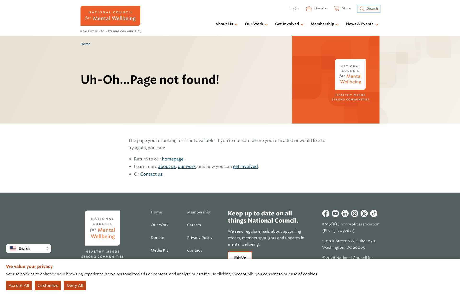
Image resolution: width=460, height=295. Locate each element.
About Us (224, 24)
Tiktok (373, 213)
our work (187, 166)
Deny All (75, 285)
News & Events (360, 24)
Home (85, 44)
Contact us (151, 174)
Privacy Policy (200, 237)
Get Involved (287, 24)
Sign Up (240, 257)
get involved (245, 166)
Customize (47, 285)
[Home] (110, 19)
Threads (364, 213)
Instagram (354, 213)
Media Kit (159, 250)
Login (294, 8)
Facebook (325, 213)
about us (167, 166)
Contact (194, 250)
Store (346, 8)
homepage (173, 159)
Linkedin (345, 213)
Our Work (254, 24)
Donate (320, 8)
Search (372, 8)
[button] (28, 248)
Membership (322, 24)
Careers (194, 225)
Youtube (335, 213)
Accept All (19, 285)
